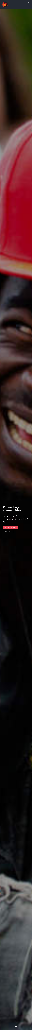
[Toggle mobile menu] (29, 2)
